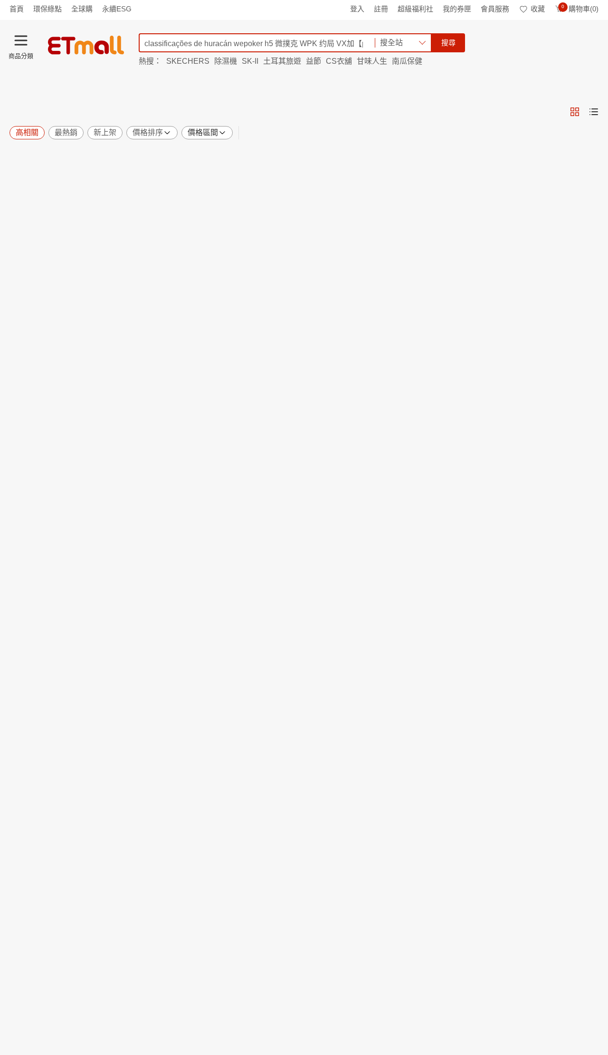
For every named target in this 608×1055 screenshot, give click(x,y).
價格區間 (203, 132)
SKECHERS (187, 61)
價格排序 (148, 132)
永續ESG (117, 9)
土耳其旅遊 (282, 61)
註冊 (381, 9)
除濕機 (225, 61)
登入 (357, 9)
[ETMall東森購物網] (86, 45)
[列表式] (593, 111)
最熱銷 (66, 132)
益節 (313, 61)
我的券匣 (457, 9)
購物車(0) (579, 9)
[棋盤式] (574, 111)
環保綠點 (47, 9)
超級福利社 (415, 9)
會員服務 (495, 9)
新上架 (105, 132)
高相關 (27, 132)
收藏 (538, 9)
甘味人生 (372, 61)
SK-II (250, 61)
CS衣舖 (339, 61)
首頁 (17, 9)
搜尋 (448, 43)
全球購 (82, 9)
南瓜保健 (407, 61)
